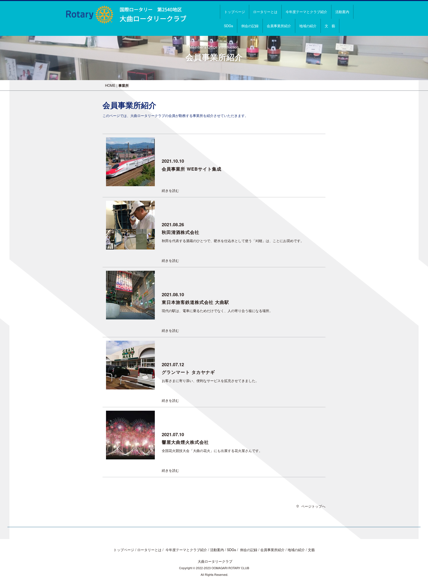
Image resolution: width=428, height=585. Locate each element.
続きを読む (170, 190)
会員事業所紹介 (279, 25)
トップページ (234, 11)
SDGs (228, 25)
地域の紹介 (308, 25)
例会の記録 (250, 25)
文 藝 (330, 25)
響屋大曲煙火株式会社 (185, 442)
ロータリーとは (265, 11)
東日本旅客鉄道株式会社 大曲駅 (195, 302)
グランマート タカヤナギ (188, 372)
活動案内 (342, 11)
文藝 (311, 549)
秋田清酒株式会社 (180, 232)
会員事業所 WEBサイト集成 (191, 169)
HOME (110, 85)
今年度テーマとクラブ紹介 (306, 11)
